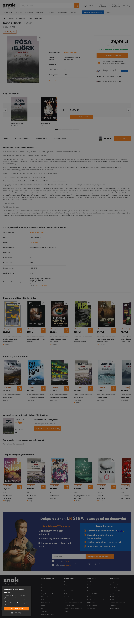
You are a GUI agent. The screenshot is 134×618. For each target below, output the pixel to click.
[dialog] (16, 601)
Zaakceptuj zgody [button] (16, 608)
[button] (16, 613)
